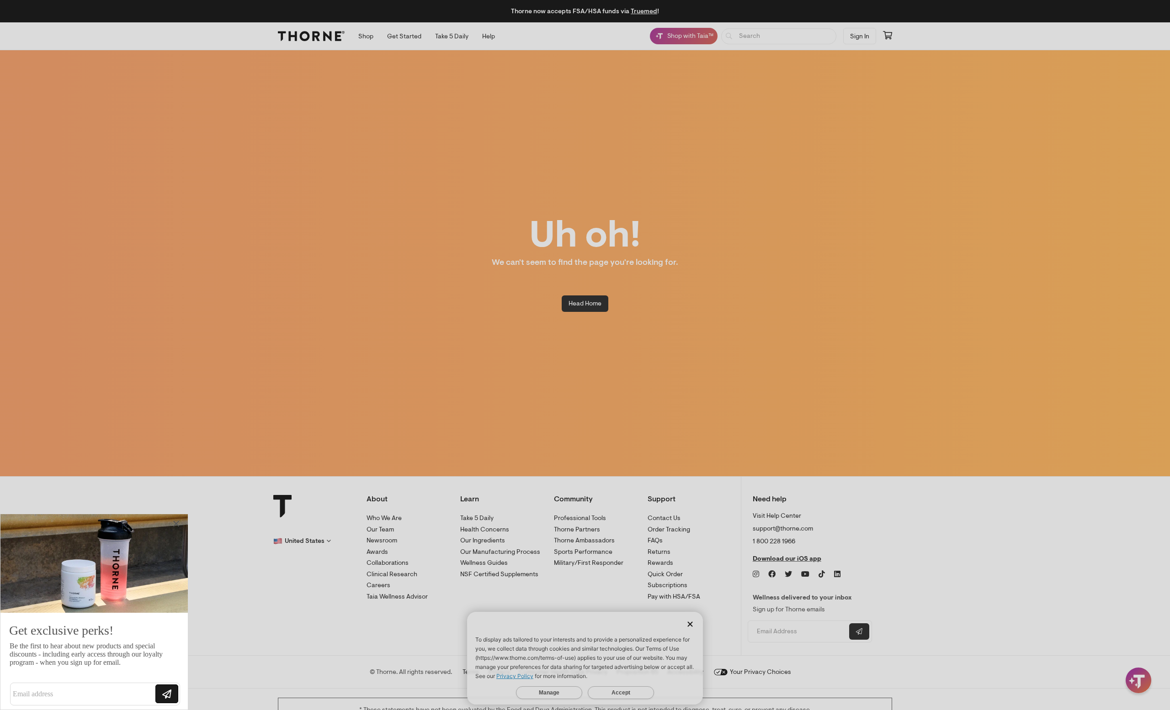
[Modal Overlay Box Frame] (94, 612)
